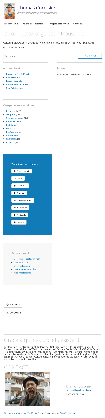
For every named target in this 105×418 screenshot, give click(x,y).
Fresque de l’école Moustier (19, 74)
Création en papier (15, 117)
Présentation (11, 23)
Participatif (11, 111)
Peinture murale (13, 131)
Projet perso (12, 121)
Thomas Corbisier (36, 7)
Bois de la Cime (13, 77)
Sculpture (10, 114)
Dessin (9, 128)
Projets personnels (59, 23)
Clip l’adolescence (14, 87)
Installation (11, 124)
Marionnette (12, 135)
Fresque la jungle (14, 80)
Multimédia (11, 138)
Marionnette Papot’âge (17, 84)
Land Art (10, 142)
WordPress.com (67, 413)
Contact (77, 23)
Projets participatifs (32, 23)
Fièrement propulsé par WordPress (20, 413)
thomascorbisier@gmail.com (77, 390)
